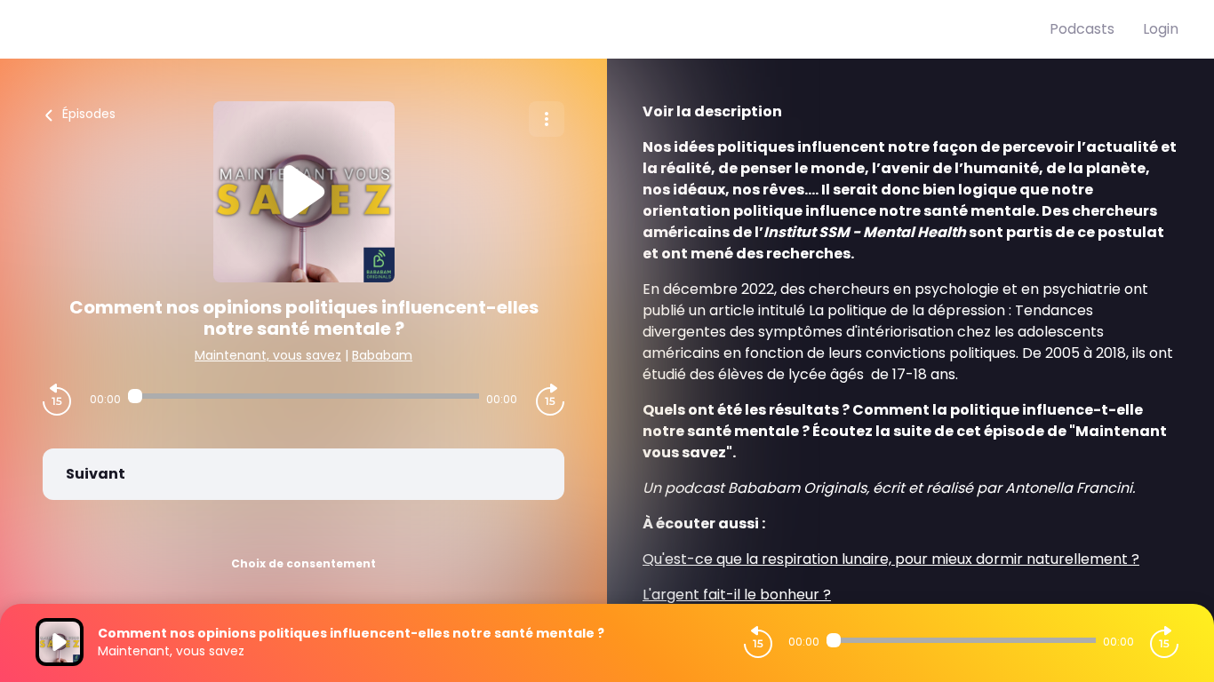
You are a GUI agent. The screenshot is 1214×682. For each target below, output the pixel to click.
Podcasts (1082, 29)
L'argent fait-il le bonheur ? (737, 594)
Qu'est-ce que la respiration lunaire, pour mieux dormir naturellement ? (891, 559)
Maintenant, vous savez (268, 355)
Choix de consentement (303, 563)
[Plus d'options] (546, 119)
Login (1160, 29)
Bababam (382, 355)
